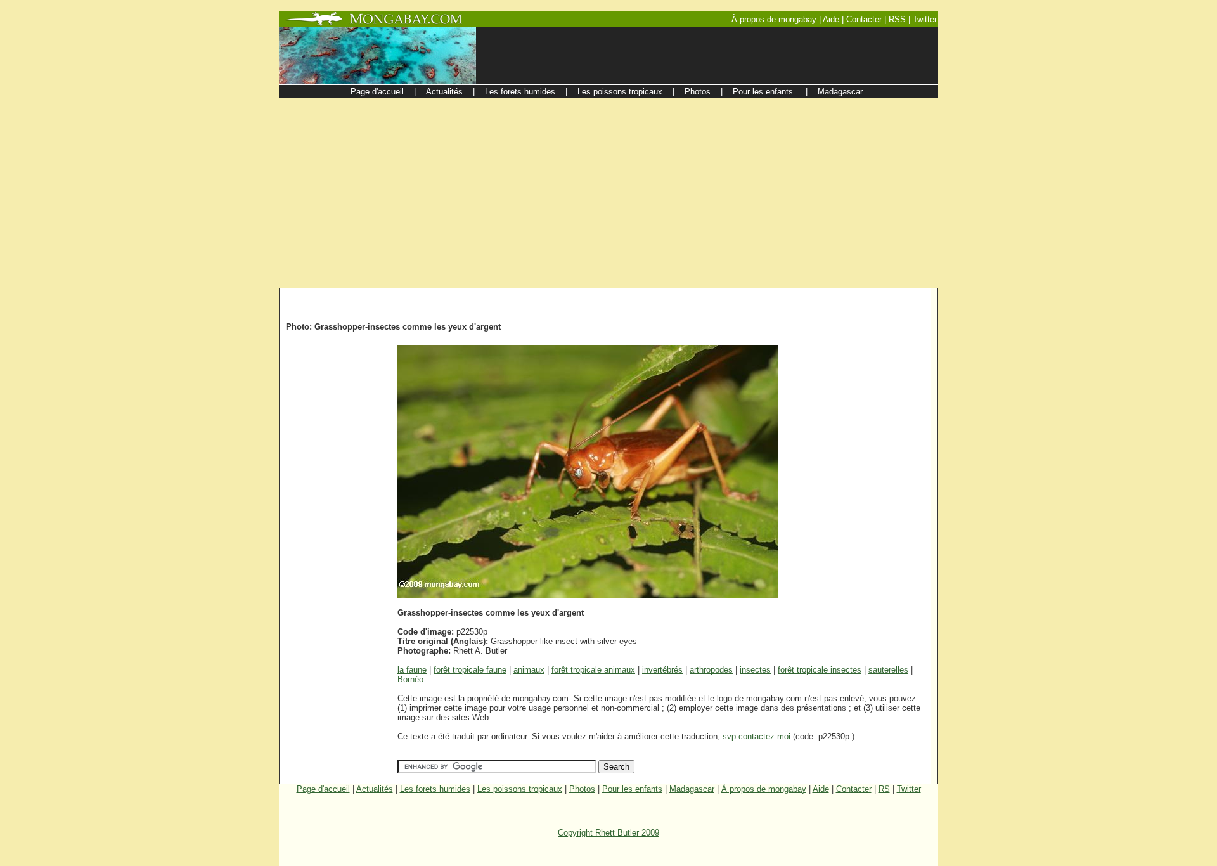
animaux (528, 670)
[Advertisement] (608, 193)
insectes (755, 670)
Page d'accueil (323, 789)
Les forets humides (435, 789)
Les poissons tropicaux (519, 789)
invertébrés (662, 670)
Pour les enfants (632, 789)
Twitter (909, 789)
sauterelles (888, 670)
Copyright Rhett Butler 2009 (608, 832)
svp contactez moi (756, 736)
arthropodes (711, 670)
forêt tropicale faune (470, 670)
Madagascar (691, 789)
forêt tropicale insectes (819, 670)
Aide (821, 789)
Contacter (854, 789)
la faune (412, 670)
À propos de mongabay (763, 789)
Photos (582, 789)
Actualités (374, 789)
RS (884, 789)
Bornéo (410, 679)
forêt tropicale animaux (593, 670)
